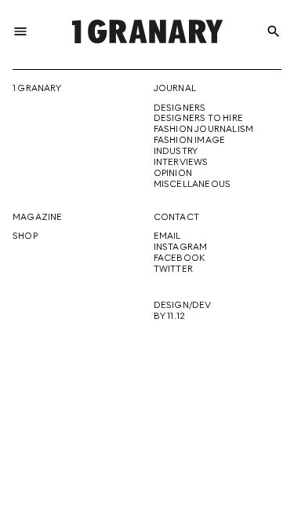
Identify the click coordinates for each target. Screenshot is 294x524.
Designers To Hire (199, 118)
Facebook (179, 258)
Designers (180, 108)
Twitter (173, 269)
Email (167, 236)
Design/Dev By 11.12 (183, 311)
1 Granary (37, 88)
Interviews (181, 162)
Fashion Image (190, 140)
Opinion (173, 173)
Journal (175, 88)
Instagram (181, 247)
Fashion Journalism (204, 129)
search (273, 31)
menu (20, 31)
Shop (25, 236)
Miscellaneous (192, 184)
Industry (176, 151)
